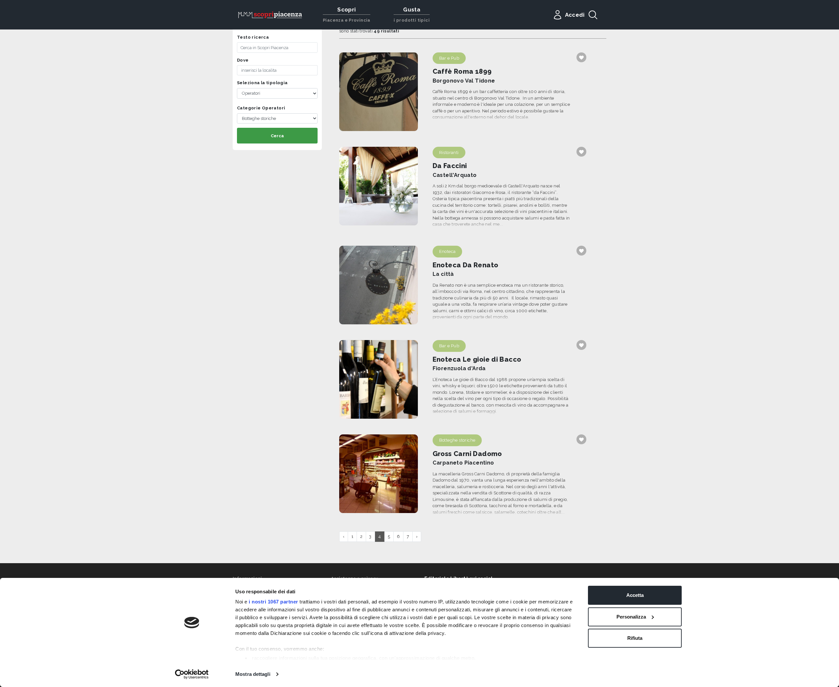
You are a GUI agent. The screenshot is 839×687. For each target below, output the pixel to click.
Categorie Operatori (261, 107)
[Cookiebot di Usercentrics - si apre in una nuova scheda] (192, 674)
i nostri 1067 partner (273, 601)
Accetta (635, 595)
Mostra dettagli (252, 674)
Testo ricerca (253, 37)
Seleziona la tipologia (262, 82)
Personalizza (631, 617)
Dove (243, 60)
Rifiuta (634, 638)
